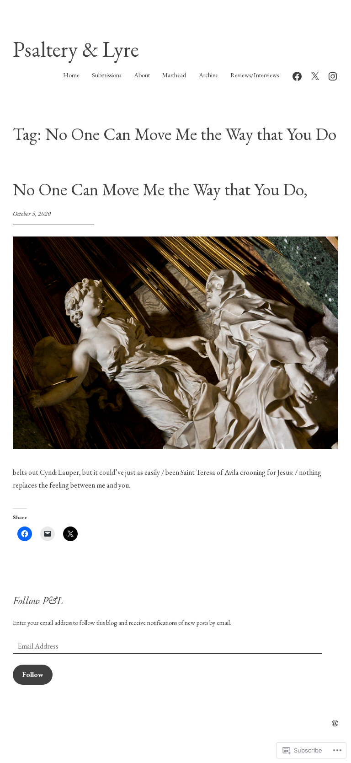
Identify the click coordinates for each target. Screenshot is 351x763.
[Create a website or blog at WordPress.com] (335, 724)
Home (71, 75)
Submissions (106, 75)
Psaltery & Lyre (76, 49)
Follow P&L (38, 600)
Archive (208, 75)
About (142, 75)
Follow (32, 674)
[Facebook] (297, 75)
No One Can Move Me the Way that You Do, (160, 189)
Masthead (174, 75)
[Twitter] (314, 75)
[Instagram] (332, 75)
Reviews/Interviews (254, 75)
